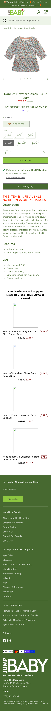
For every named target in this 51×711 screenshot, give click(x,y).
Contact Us (8, 531)
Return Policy (9, 527)
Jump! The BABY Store (24, 701)
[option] (25, 54)
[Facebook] (4, 640)
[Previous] (4, 79)
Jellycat (6, 578)
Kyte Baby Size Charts (13, 624)
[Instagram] (9, 640)
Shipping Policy (21, 704)
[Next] (47, 79)
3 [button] (27, 78)
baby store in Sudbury (22, 674)
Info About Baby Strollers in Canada (20, 615)
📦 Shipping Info (16, 123)
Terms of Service (9, 704)
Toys (5, 582)
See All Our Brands (12, 536)
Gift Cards (8, 540)
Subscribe (13, 499)
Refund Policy (33, 704)
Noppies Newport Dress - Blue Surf (23, 28)
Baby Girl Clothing (12, 573)
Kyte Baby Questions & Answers (19, 620)
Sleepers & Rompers (13, 587)
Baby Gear (8, 591)
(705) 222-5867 (11, 696)
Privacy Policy (39, 701)
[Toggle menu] (4, 12)
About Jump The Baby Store (16, 518)
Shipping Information (13, 522)
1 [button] (20, 78)
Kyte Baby (8, 555)
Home (5, 28)
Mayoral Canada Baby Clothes (17, 564)
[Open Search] (4, 20)
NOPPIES (8, 117)
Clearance (8, 559)
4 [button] (30, 78)
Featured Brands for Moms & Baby (19, 610)
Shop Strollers (10, 569)
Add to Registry (25, 186)
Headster (7, 596)
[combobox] (28, 20)
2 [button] (24, 78)
